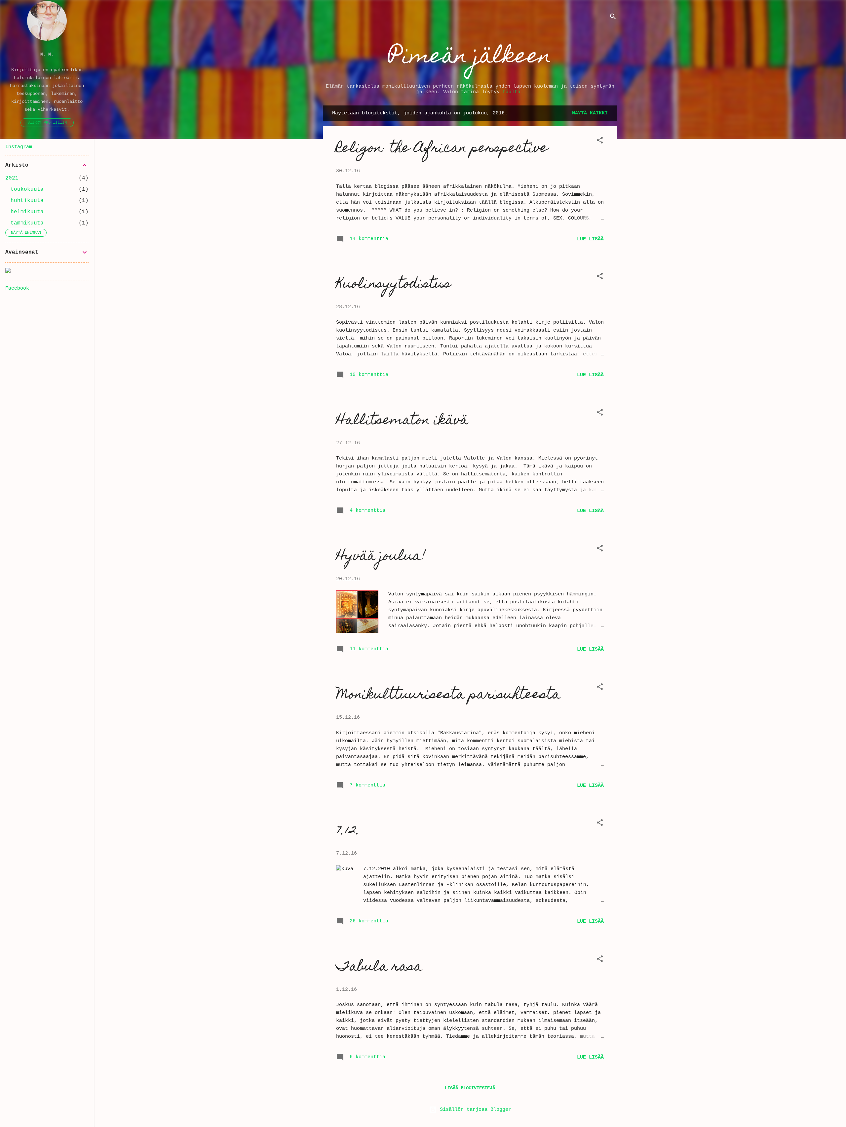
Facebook (17, 288)
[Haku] (613, 18)
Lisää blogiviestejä (470, 1088)
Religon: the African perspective (442, 149)
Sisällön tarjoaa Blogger (474, 1109)
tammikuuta (27, 223)
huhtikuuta (27, 201)
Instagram (18, 147)
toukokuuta (27, 189)
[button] (600, 141)
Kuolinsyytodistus (393, 285)
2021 (12, 178)
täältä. (513, 92)
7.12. (348, 831)
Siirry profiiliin (47, 122)
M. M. (47, 54)
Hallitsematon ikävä (402, 421)
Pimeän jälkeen (470, 57)
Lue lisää (590, 239)
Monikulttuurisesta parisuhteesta (448, 695)
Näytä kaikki (590, 113)
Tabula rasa (379, 967)
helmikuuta (27, 212)
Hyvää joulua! (381, 557)
